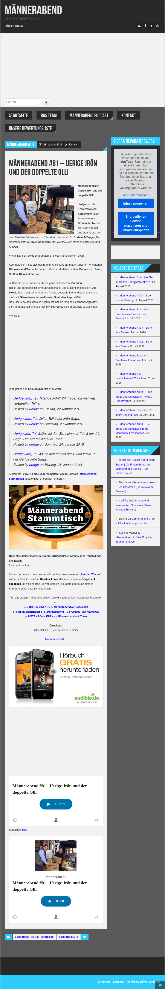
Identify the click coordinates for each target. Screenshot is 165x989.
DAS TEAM (49, 115)
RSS (25, 829)
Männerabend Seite (20, 144)
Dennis (73, 144)
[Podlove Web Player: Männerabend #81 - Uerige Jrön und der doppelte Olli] (56, 801)
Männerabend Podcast (89, 115)
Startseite (18, 115)
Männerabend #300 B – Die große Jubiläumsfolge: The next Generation (134, 396)
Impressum (104, 982)
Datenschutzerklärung (125, 982)
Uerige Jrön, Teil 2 (27, 418)
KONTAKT (128, 115)
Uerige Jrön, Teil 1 (27, 398)
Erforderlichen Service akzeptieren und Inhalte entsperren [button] (135, 223)
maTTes (123, 500)
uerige (34, 408)
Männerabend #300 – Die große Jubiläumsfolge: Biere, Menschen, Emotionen (133, 428)
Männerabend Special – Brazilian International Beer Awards (132, 313)
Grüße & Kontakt (15, 26)
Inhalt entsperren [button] (135, 203)
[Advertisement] (82, 66)
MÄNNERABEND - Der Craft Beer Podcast (34, 937)
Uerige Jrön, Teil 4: (27, 453)
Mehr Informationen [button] (135, 195)
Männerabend (33, 10)
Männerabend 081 (56, 639)
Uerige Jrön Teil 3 (26, 433)
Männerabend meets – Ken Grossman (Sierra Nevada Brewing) (136, 486)
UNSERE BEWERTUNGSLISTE (30, 128)
